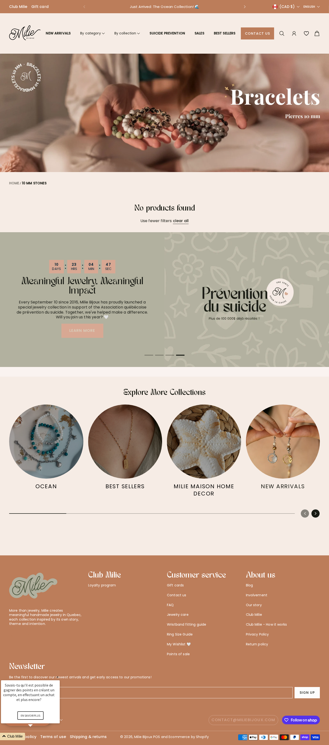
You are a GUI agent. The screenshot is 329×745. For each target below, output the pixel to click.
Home (14, 183)
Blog (249, 585)
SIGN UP (307, 692)
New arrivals (58, 33)
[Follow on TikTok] (35, 635)
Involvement (257, 595)
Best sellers (225, 33)
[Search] (282, 33)
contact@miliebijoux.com (243, 720)
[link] (46, 449)
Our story (254, 605)
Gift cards (175, 585)
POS (156, 736)
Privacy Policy (257, 634)
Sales (199, 33)
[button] (84, 7)
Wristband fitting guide (186, 624)
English (309, 7)
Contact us (257, 33)
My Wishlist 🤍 (179, 644)
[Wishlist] (306, 33)
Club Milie (18, 6)
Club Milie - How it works (266, 624)
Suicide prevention (167, 33)
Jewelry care (178, 614)
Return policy (257, 644)
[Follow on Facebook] (19, 635)
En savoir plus (30, 715)
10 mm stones (34, 183)
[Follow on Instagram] (27, 635)
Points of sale (178, 654)
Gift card (40, 6)
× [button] (58, 677)
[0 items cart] (317, 33)
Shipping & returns (88, 736)
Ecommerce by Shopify (189, 736)
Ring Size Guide (180, 634)
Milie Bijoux (143, 736)
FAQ (170, 605)
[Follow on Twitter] (11, 635)
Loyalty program (102, 585)
